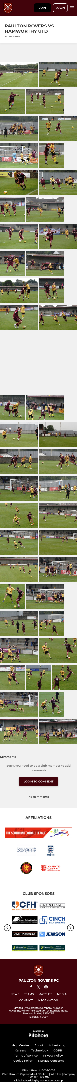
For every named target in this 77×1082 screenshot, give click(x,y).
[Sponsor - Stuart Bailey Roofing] (25, 921)
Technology (39, 1050)
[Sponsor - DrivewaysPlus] (25, 949)
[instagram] (46, 987)
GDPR (58, 1050)
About (39, 1045)
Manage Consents (51, 1060)
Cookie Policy (23, 1060)
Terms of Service (26, 1055)
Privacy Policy (53, 1055)
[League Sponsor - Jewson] (52, 935)
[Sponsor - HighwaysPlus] (52, 949)
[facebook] (31, 987)
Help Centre (20, 1045)
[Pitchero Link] (38, 1036)
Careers (20, 1050)
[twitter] (38, 987)
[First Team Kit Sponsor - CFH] (25, 906)
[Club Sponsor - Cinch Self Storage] (52, 921)
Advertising (57, 1045)
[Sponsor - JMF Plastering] (25, 935)
